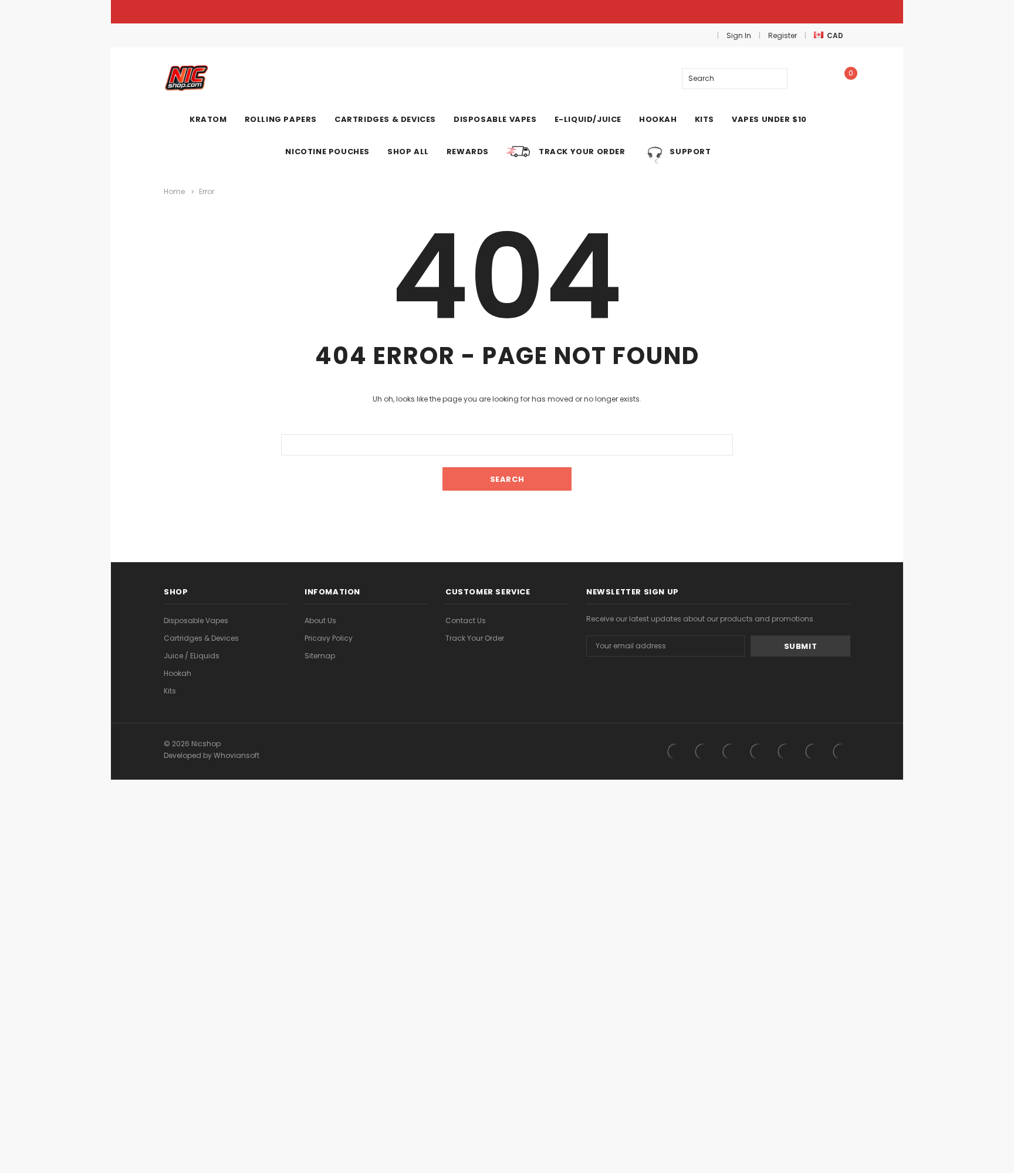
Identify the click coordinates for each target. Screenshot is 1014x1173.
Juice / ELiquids (191, 656)
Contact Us (465, 620)
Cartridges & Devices (201, 638)
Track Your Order (474, 638)
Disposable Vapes (196, 620)
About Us (320, 620)
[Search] (776, 79)
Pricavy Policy (329, 638)
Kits (170, 691)
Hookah (177, 673)
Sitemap (320, 656)
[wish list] (812, 78)
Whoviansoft (236, 755)
